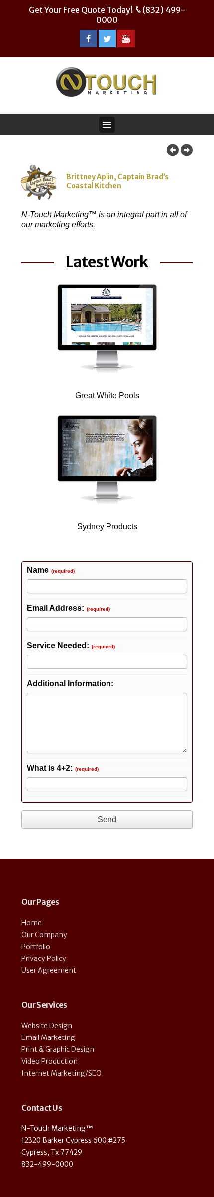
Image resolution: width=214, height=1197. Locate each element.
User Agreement (48, 970)
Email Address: (68, 608)
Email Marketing (48, 1037)
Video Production (49, 1061)
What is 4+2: (63, 768)
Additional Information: (70, 684)
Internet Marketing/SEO (61, 1073)
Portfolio (35, 946)
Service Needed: (71, 646)
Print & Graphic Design (57, 1049)
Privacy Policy (43, 958)
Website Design (46, 1025)
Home (31, 922)
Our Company (44, 934)
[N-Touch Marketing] (106, 82)
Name (51, 570)
